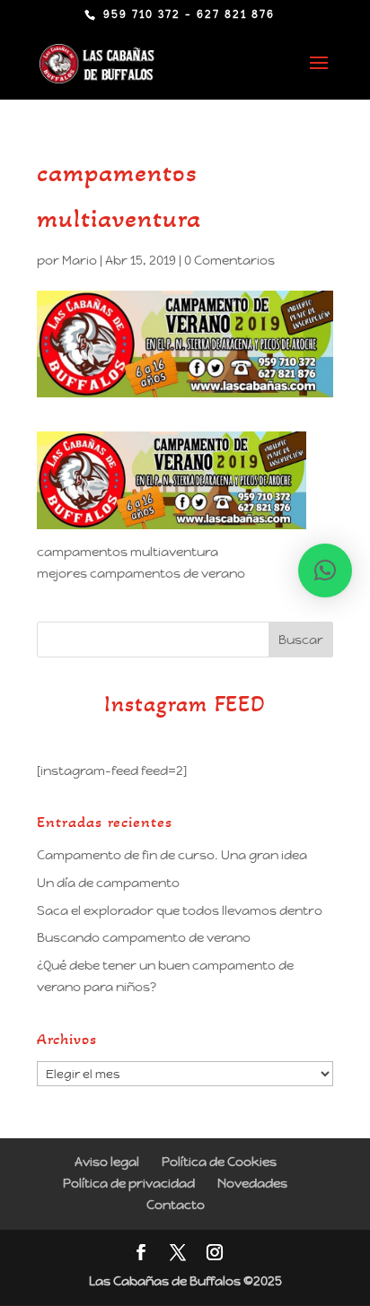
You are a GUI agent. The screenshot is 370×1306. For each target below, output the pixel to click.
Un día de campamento (108, 883)
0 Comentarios (229, 260)
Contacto (175, 1205)
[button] (325, 570)
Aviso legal (107, 1162)
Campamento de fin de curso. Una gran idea (172, 855)
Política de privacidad (129, 1183)
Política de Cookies (219, 1162)
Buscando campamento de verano (144, 937)
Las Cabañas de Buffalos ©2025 (185, 1281)
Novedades (252, 1183)
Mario (79, 260)
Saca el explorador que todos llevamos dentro (179, 910)
